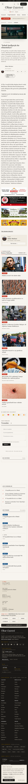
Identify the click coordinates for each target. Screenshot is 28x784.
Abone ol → (22, 760)
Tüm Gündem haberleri (7, 231)
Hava (16, 709)
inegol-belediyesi (9, 746)
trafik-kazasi (22, 746)
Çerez (16, 735)
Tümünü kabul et (8, 780)
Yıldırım (3, 689)
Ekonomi (3, 712)
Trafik (16, 712)
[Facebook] (2, 644)
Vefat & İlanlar (18, 703)
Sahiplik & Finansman (19, 728)
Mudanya (3, 691)
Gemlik (2, 693)
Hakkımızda (4, 723)
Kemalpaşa (17, 686)
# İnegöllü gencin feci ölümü (9, 589)
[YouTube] (11, 644)
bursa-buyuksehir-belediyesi (18, 749)
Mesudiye (17, 691)
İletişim (2, 733)
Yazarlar (3, 735)
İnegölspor (4, 751)
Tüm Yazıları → (14, 243)
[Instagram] (8, 644)
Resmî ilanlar (17, 705)
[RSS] (20, 644)
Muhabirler (3, 737)
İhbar (22, 618)
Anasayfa (3, 14)
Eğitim (2, 719)
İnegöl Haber (4, 749)
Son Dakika (3, 703)
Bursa (18, 14)
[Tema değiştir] (14, 4)
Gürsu (2, 695)
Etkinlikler (3, 716)
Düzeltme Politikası (19, 726)
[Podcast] (23, 644)
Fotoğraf (5, 618)
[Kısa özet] (25, 71)
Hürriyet (16, 689)
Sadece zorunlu (8, 777)
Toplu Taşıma (18, 719)
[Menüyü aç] (2, 4)
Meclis (2, 709)
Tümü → (16, 698)
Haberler (13, 751)
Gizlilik (16, 737)
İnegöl (2, 682)
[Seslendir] (21, 71)
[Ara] (18, 4)
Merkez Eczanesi (6, 596)
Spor (2, 714)
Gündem (24, 14)
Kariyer (2, 730)
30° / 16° (4, 602)
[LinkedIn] (17, 644)
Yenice (16, 684)
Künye (2, 726)
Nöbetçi (16, 707)
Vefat (14, 621)
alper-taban (16, 746)
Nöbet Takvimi (14, 659)
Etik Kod (16, 730)
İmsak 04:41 (18, 0)
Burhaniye (17, 695)
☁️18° (14, 0)
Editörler (3, 739)
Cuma (16, 682)
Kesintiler (17, 714)
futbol (18, 751)
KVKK (16, 733)
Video (14, 618)
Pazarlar (16, 716)
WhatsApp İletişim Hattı (14, 625)
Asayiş (2, 705)
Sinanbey (17, 693)
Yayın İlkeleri (18, 723)
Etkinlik (5, 621)
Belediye (3, 707)
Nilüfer (2, 684)
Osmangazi (3, 686)
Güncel (9, 751)
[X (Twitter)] (5, 644)
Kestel (2, 698)
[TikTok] (14, 644)
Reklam (3, 728)
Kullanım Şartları (18, 739)
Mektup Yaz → (5, 659)
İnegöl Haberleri (12, 14)
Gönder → (6, 444)
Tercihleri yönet (21, 780)
